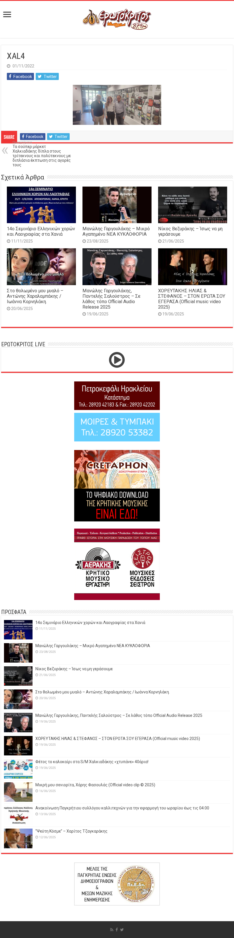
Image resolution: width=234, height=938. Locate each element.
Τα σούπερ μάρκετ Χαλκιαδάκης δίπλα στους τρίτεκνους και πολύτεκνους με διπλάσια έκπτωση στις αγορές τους (42, 154)
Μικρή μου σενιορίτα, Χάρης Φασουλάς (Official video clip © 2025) (95, 785)
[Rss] (112, 929)
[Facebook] (116, 929)
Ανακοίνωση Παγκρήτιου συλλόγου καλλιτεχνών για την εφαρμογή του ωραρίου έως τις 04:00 (122, 808)
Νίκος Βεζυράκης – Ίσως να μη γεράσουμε (74, 669)
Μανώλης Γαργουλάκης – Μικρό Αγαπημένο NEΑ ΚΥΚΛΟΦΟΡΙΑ (116, 231)
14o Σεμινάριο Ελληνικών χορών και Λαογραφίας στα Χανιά (41, 231)
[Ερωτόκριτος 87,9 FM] (117, 19)
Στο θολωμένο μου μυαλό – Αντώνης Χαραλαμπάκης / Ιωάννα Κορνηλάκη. (35, 296)
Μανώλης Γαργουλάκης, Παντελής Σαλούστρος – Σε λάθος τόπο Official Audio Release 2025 (111, 299)
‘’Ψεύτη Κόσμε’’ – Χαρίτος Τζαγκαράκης (71, 831)
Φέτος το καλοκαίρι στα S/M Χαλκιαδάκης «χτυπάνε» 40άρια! (91, 761)
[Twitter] (122, 929)
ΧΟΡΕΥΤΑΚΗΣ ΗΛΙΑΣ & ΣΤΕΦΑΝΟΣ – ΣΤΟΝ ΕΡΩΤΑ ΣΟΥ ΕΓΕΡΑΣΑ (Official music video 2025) (191, 299)
